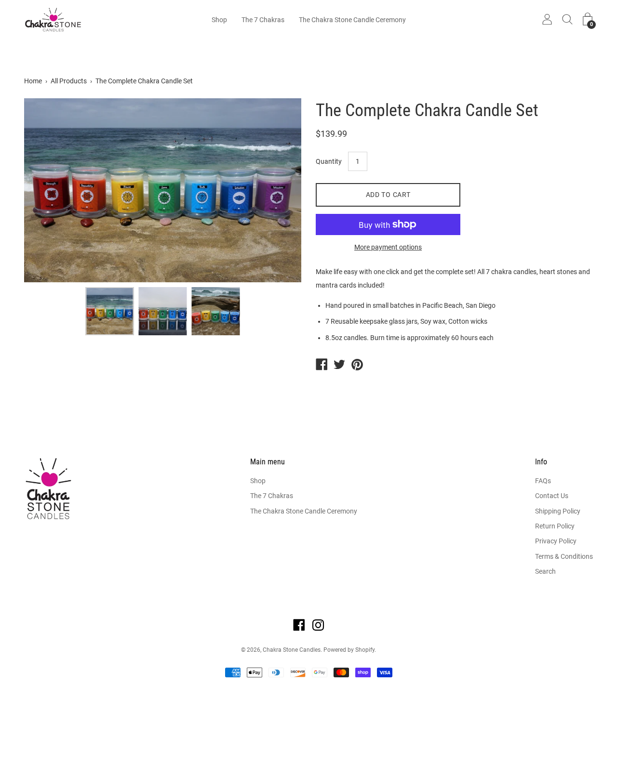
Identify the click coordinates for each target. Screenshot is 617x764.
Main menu (267, 461)
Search (545, 571)
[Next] (277, 190)
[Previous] (48, 190)
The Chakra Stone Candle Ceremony (352, 20)
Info (541, 461)
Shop (219, 20)
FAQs (543, 481)
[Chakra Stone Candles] (321, 365)
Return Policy (555, 526)
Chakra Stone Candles (292, 649)
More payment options (388, 247)
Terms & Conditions (564, 556)
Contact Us (551, 496)
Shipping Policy (557, 511)
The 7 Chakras (262, 20)
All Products (69, 81)
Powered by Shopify (349, 649)
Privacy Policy (556, 541)
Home (33, 81)
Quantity (329, 161)
